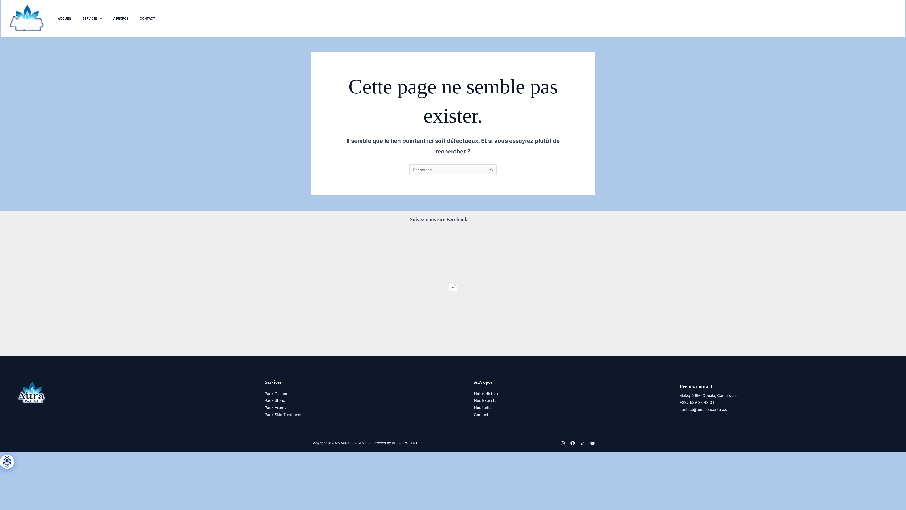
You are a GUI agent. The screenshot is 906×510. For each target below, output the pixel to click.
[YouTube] (837, 18)
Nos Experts (485, 400)
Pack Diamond (278, 393)
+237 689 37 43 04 (697, 402)
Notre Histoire (486, 393)
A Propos (120, 18)
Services (90, 18)
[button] (100, 18)
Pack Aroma (275, 407)
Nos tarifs (482, 407)
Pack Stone (275, 400)
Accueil (64, 18)
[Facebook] (816, 18)
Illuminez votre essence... (40, 411)
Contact (147, 18)
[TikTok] (827, 18)
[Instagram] (806, 18)
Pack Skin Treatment (283, 414)
